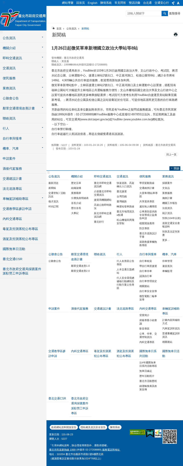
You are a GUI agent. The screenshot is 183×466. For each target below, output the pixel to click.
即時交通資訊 (102, 176)
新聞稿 (85, 28)
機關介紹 (77, 176)
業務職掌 (76, 193)
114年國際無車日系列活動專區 (148, 364)
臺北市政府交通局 (23, 17)
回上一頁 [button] (171, 154)
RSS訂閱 (53, 206)
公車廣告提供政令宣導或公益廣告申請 (148, 215)
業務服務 (167, 193)
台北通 (147, 2)
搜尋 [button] (165, 13)
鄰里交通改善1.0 (80, 265)
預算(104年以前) (171, 218)
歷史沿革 (76, 183)
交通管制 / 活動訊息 (57, 195)
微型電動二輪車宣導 (148, 298)
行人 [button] (6, 128)
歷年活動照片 (146, 376)
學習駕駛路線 (146, 183)
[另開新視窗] (137, 432)
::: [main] (52, 27)
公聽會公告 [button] (11, 98)
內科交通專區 (12, 219)
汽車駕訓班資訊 (171, 328)
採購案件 (167, 183)
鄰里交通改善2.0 (80, 270)
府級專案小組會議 (148, 322)
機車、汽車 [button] (11, 148)
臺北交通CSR (12, 259)
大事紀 (75, 213)
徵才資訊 (53, 201)
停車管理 (167, 261)
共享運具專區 (146, 201)
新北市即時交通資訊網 (103, 215)
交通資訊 (122, 176)
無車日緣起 (145, 370)
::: (4, 2)
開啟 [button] (176, 168)
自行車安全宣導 (148, 291)
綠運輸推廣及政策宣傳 (148, 388)
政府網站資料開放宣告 (63, 427)
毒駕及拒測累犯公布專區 (20, 229)
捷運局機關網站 (103, 199)
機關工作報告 (169, 203)
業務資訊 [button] (9, 88)
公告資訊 (71, 28)
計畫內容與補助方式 (171, 322)
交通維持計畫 (146, 188)
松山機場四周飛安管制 (125, 221)
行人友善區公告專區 (125, 263)
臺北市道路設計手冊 (148, 235)
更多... (165, 240)
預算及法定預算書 (171, 233)
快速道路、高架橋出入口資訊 (125, 185)
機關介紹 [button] (9, 48)
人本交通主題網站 (125, 271)
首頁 (58, 28)
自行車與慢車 (148, 254)
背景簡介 (144, 315)
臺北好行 (99, 221)
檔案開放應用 (146, 223)
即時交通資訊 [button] (12, 58)
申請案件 (9, 158)
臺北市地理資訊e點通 (125, 213)
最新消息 (53, 183)
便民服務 (145, 176)
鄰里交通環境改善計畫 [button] (19, 108)
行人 (119, 254)
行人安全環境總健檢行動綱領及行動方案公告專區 (125, 283)
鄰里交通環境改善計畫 (79, 257)
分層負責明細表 (80, 198)
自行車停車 (145, 271)
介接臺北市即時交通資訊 (103, 193)
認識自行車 (145, 276)
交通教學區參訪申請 (17, 209)
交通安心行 (162, 2)
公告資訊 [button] (9, 38)
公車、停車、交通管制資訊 (148, 335)
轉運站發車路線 (125, 206)
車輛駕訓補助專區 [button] (15, 199)
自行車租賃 (145, 261)
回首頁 (80, 2)
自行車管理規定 (148, 281)
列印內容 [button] (175, 34)
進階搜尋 (174, 13)
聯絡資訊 (9, 118)
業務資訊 (168, 176)
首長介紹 (76, 203)
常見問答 (120, 2)
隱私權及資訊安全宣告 (93, 427)
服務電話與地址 (111, 449)
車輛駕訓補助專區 (170, 311)
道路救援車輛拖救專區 (148, 243)
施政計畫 (167, 198)
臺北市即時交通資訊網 (103, 185)
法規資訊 (167, 208)
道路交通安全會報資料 (171, 225)
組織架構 (76, 188)
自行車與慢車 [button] (12, 138)
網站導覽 (67, 2)
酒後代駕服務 (12, 168)
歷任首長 (76, 208)
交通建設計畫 (12, 178)
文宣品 (166, 188)
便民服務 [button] (9, 78)
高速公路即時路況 (103, 206)
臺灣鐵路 (122, 201)
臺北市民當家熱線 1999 (62, 449)
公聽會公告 (55, 254)
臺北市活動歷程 (148, 381)
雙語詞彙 (134, 2)
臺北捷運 (122, 191)
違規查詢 (167, 266)
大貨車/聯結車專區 (148, 195)
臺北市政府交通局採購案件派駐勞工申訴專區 (22, 271)
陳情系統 (106, 2)
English (92, 2)
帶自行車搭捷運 (148, 266)
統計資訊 (167, 213)
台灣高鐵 (122, 196)
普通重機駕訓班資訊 (171, 335)
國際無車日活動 (14, 249)
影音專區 (144, 328)
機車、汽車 (169, 254)
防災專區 (144, 228)
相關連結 (144, 286)
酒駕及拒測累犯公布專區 (20, 239)
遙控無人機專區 (148, 206)
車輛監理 (167, 271)
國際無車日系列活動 (148, 353)
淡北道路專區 (12, 188)
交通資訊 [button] (9, 68)
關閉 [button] (173, 3)
